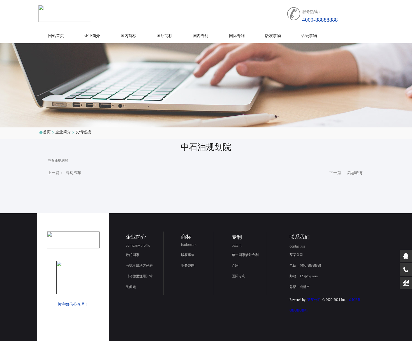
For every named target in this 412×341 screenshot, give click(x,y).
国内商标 (128, 35)
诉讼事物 (309, 35)
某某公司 (313, 300)
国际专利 (237, 35)
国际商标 (164, 35)
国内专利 (201, 35)
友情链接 (83, 131)
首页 (47, 131)
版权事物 (273, 35)
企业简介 (92, 35)
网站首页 (56, 35)
